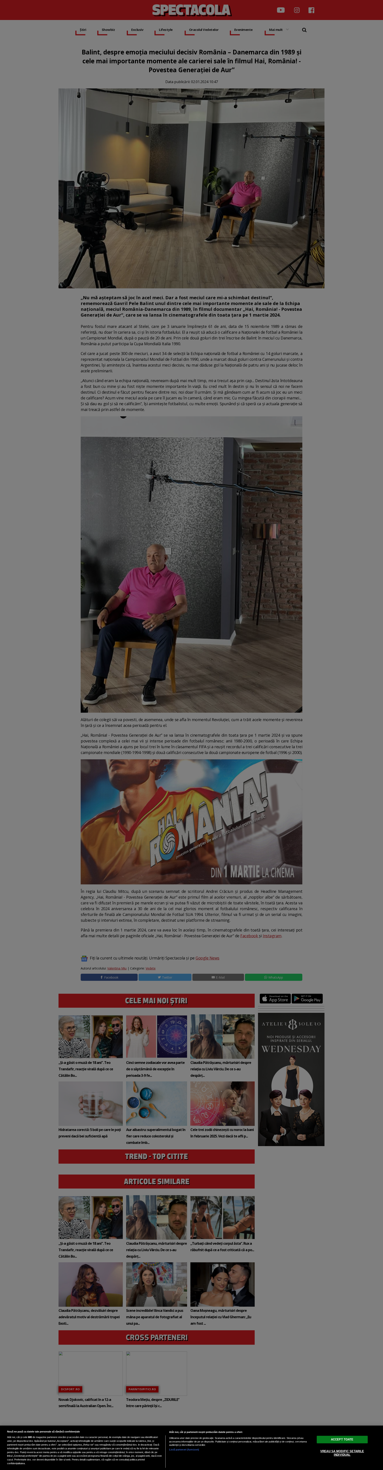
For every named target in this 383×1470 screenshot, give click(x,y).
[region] (191, 1448)
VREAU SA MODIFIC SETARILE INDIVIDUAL (342, 1453)
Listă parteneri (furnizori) (184, 1449)
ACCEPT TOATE (342, 1439)
